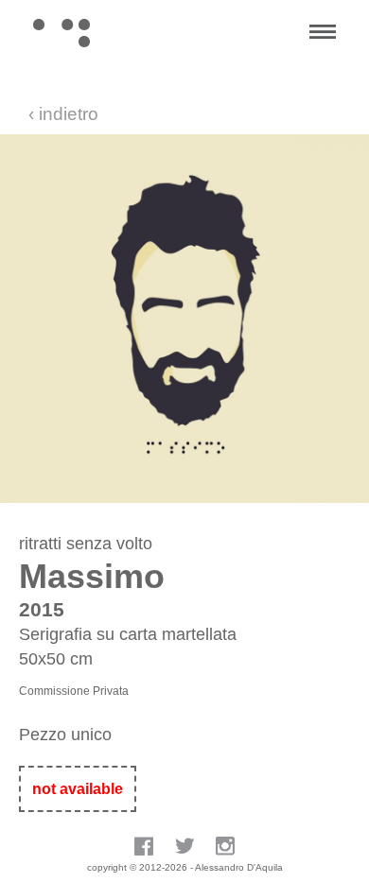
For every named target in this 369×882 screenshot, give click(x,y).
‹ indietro (63, 114)
